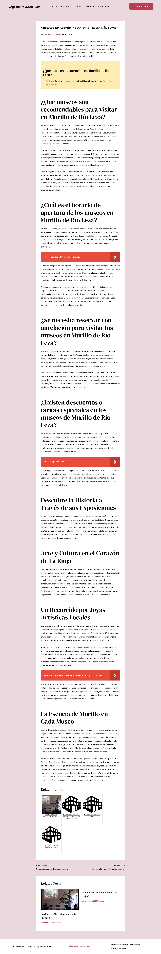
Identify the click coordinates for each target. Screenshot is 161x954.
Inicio (54, 6)
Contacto (89, 6)
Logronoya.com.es (24, 6)
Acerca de (65, 6)
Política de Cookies (119, 948)
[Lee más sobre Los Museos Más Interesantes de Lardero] (60, 899)
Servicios (77, 6)
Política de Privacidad (119, 944)
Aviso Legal (135, 944)
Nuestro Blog (103, 6)
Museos (60, 922)
